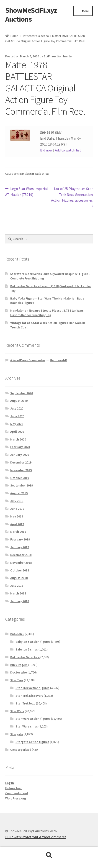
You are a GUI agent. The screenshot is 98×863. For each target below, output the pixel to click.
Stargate (16, 734)
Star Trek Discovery (29, 696)
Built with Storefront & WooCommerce (35, 837)
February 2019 (20, 539)
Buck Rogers (19, 665)
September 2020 (21, 393)
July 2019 (16, 501)
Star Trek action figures (32, 688)
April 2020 (17, 432)
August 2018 (19, 578)
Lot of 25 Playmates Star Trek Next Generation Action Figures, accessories (72, 194)
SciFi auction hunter (58, 56)
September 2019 (21, 485)
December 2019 (20, 462)
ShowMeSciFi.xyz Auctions (31, 15)
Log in (9, 783)
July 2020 (16, 408)
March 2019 (18, 532)
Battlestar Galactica (35, 36)
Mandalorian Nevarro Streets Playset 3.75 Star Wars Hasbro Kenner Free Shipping (47, 312)
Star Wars (17, 711)
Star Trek (16, 680)
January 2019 (19, 547)
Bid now (46, 150)
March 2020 (18, 439)
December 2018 (20, 555)
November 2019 (21, 470)
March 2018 (18, 593)
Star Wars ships (26, 726)
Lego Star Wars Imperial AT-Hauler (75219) (26, 191)
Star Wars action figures (32, 719)
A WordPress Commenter (27, 360)
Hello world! (58, 360)
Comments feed (16, 793)
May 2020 (16, 424)
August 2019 (19, 493)
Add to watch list (68, 150)
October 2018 (19, 570)
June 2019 (17, 509)
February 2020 (20, 447)
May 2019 (16, 516)
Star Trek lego (25, 703)
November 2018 (21, 563)
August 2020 (19, 401)
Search (49, 855)
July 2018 (16, 586)
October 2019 (19, 478)
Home (14, 36)
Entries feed (13, 788)
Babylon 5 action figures (32, 642)
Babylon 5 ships (26, 649)
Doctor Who (18, 672)
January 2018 (19, 601)
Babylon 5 (17, 634)
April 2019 (17, 524)
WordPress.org (15, 798)
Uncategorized (20, 750)
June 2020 (17, 416)
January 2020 (19, 455)
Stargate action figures (32, 742)
